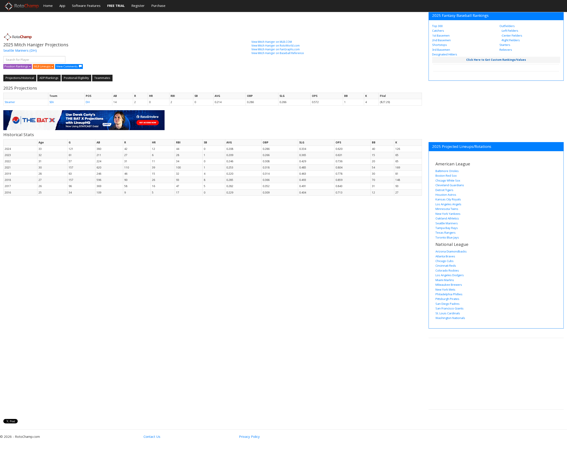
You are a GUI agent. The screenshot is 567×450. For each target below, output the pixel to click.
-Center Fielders (511, 35)
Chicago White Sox (447, 180)
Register (138, 5)
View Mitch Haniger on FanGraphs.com (275, 49)
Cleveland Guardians (449, 185)
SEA (51, 102)
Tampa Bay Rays (446, 228)
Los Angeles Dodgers (449, 275)
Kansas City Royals (448, 199)
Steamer (10, 102)
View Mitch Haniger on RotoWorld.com (275, 45)
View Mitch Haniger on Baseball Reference (277, 53)
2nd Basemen (441, 40)
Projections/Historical (20, 78)
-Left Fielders (509, 31)
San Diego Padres (447, 304)
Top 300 (437, 26)
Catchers (438, 31)
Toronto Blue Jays (447, 237)
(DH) (33, 50)
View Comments (67, 66)
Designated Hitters (444, 54)
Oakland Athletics (447, 218)
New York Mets (445, 290)
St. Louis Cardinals (447, 313)
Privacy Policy (249, 436)
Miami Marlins (444, 280)
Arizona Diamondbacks (451, 251)
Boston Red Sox (446, 176)
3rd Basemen (441, 50)
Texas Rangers (445, 233)
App (62, 5)
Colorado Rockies (447, 270)
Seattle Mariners (16, 50)
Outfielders (507, 26)
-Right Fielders (510, 40)
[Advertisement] (84, 21)
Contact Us (152, 436)
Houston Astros (445, 195)
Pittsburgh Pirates (447, 299)
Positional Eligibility (76, 78)
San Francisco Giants (449, 308)
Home (48, 5)
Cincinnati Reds (445, 266)
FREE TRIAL (116, 5)
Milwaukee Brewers (448, 285)
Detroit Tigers (444, 190)
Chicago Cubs (444, 261)
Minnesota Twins (446, 209)
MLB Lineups (42, 66)
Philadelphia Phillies (448, 294)
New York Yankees (447, 214)
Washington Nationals (450, 318)
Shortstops (439, 45)
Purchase (158, 5)
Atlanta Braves (445, 256)
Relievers (505, 50)
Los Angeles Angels (448, 204)
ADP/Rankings (48, 78)
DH (88, 102)
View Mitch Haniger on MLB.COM (271, 42)
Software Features (86, 5)
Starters (504, 45)
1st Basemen (441, 35)
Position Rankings (16, 66)
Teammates (102, 78)
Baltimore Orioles (447, 171)
